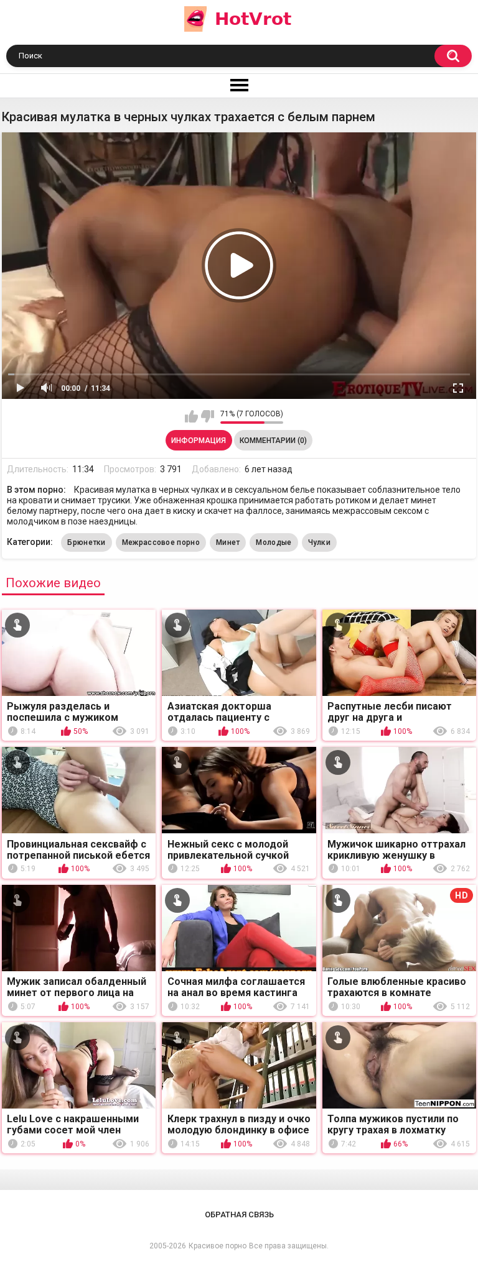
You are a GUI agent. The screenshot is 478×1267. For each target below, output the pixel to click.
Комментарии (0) (273, 440)
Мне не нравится (207, 416)
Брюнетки (86, 542)
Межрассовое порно (161, 542)
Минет (228, 542)
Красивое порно (217, 1246)
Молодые (273, 542)
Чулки (319, 542)
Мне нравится (191, 416)
